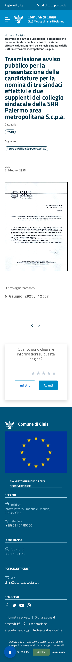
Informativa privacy (17, 617)
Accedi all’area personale (52, 5)
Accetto (41, 652)
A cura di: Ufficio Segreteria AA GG (27, 148)
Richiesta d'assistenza (47, 630)
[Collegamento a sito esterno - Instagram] (28, 604)
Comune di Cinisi (46, 18)
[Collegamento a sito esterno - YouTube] (21, 604)
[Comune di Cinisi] (19, 18)
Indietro (24, 385)
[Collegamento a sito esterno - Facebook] (7, 604)
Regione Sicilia (14, 5)
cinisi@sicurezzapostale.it (22, 582)
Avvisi (19, 35)
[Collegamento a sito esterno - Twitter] (14, 604)
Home (8, 35)
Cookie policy (58, 652)
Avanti (48, 385)
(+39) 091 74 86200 (18, 525)
